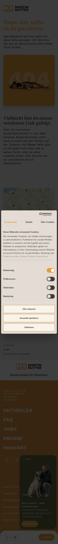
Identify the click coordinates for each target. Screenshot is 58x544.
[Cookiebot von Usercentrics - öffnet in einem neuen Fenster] (42, 214)
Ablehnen (29, 327)
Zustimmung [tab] (10, 222)
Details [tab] (29, 222)
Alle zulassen (29, 309)
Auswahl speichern (29, 318)
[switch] (51, 279)
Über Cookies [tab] (47, 222)
